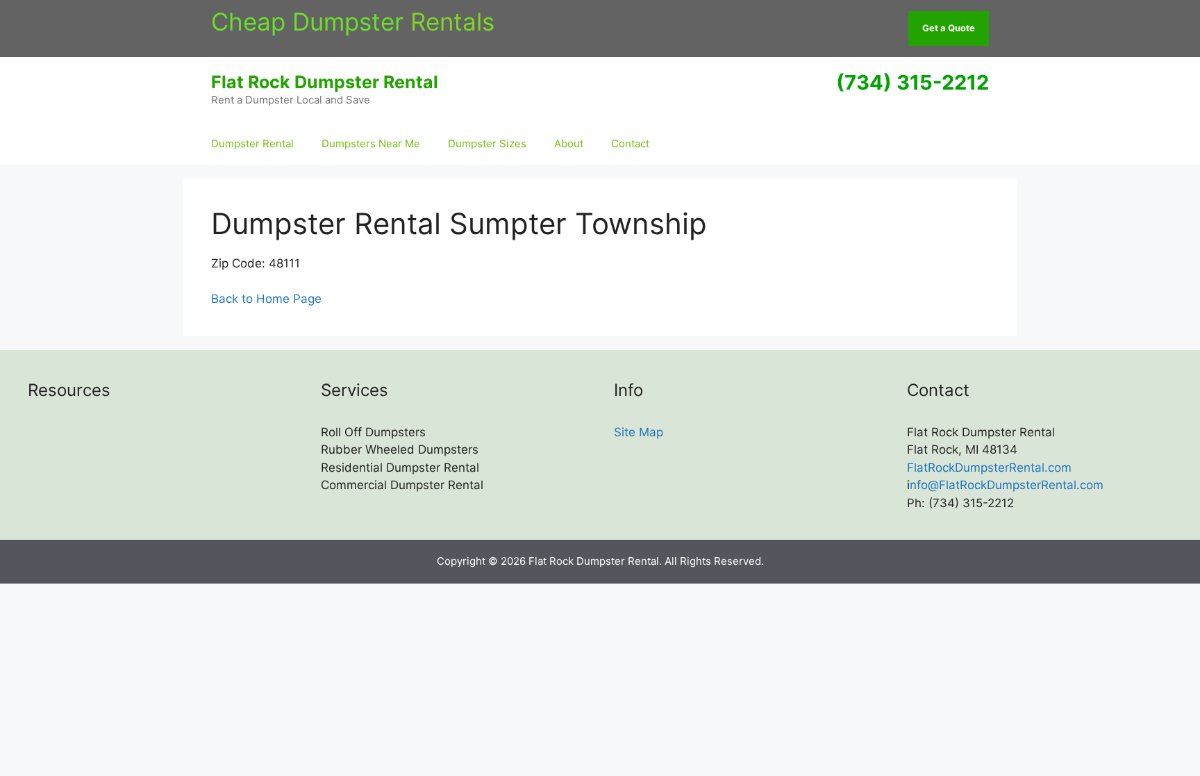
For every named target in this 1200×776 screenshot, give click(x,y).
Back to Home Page (266, 299)
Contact (630, 143)
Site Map (638, 432)
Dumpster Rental (252, 143)
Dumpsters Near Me (371, 143)
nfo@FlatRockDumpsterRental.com (1006, 485)
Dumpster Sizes (487, 143)
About (568, 143)
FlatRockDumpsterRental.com (989, 467)
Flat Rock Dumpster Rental (324, 82)
